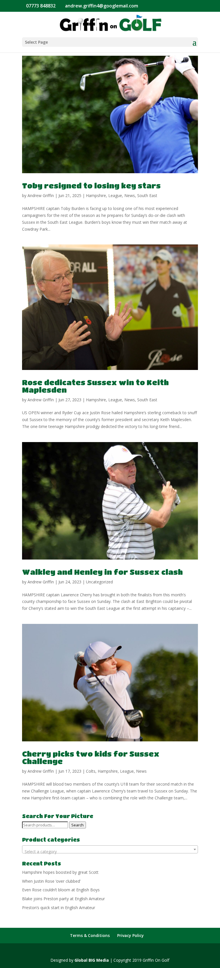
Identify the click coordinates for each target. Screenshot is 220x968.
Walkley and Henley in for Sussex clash (102, 572)
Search (77, 825)
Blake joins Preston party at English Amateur (63, 898)
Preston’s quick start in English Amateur (58, 907)
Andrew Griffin (41, 195)
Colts (90, 771)
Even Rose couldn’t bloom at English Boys (61, 889)
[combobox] (110, 849)
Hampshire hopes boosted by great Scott (60, 872)
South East (147, 195)
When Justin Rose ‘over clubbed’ (51, 881)
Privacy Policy (130, 935)
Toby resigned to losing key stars (91, 185)
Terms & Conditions (90, 935)
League (115, 195)
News (129, 195)
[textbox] (110, 852)
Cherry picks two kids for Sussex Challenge (90, 757)
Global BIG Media (91, 960)
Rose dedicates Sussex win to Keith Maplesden (95, 386)
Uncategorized (99, 582)
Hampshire (96, 195)
